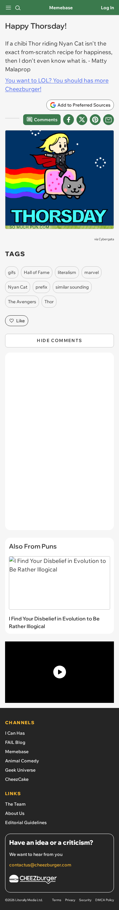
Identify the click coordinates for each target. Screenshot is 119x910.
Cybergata (106, 239)
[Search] (18, 7)
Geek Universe (20, 770)
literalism (67, 272)
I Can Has (15, 733)
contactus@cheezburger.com (40, 865)
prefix (41, 287)
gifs (12, 272)
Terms (56, 900)
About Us (14, 813)
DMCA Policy (104, 900)
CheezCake (17, 779)
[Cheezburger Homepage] (59, 880)
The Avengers (22, 301)
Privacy (70, 900)
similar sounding (72, 287)
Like (20, 321)
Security (85, 900)
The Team (15, 804)
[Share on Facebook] (68, 119)
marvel (91, 272)
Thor (49, 301)
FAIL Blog (15, 742)
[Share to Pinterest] (95, 119)
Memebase (61, 7)
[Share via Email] (108, 119)
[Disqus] (59, 444)
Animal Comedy (22, 761)
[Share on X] (81, 119)
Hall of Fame (37, 272)
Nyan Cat (17, 287)
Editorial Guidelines (26, 822)
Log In (107, 7)
